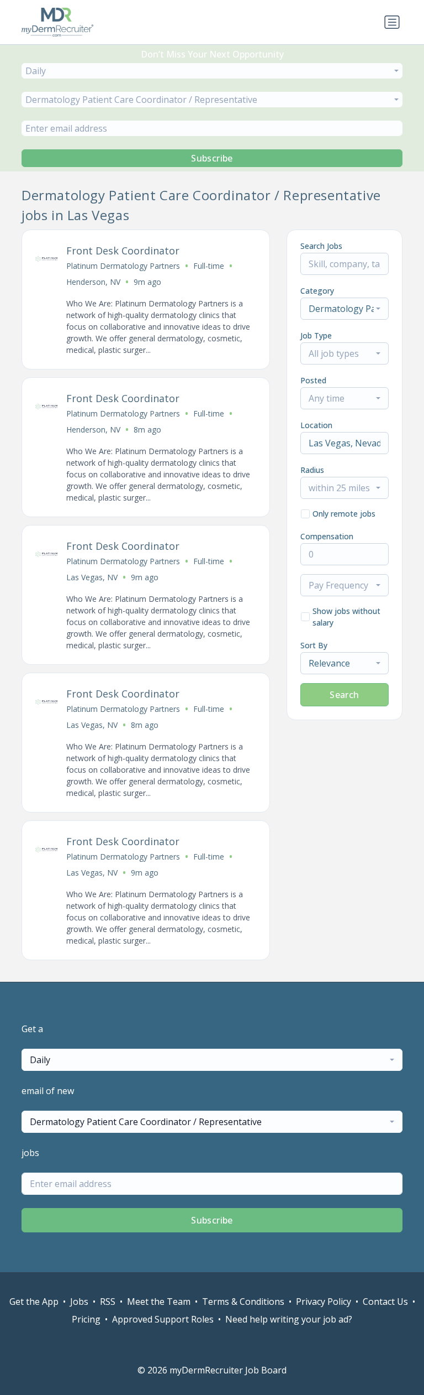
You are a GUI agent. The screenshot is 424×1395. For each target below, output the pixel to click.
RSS (107, 1301)
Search (344, 695)
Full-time (208, 266)
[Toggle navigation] (391, 22)
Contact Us (385, 1301)
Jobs (79, 1301)
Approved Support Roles (163, 1319)
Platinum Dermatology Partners (123, 266)
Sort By (313, 645)
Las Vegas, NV (92, 577)
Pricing (86, 1319)
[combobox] (212, 71)
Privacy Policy (323, 1301)
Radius (312, 470)
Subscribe (212, 158)
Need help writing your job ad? (288, 1319)
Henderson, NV (93, 282)
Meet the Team (158, 1301)
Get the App (34, 1301)
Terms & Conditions (243, 1301)
